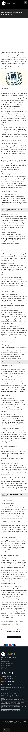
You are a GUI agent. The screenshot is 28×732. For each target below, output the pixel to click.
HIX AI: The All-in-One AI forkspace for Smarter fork (10, 709)
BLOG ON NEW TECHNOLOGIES (8, 693)
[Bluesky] (12, 645)
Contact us (3, 659)
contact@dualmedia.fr (14, 636)
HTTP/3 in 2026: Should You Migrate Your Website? (10, 710)
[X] (4, 645)
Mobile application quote (7, 663)
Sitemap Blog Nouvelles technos (8, 669)
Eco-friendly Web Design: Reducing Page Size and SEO (11, 703)
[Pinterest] (10, 645)
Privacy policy (4, 667)
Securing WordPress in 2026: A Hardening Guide (10, 705)
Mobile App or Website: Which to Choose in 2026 (10, 695)
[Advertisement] (14, 35)
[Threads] (15, 645)
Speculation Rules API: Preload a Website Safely (9, 711)
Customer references (6, 661)
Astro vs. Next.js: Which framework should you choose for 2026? (13, 702)
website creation (4, 513)
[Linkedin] (7, 645)
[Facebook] (2, 645)
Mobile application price (6, 665)
